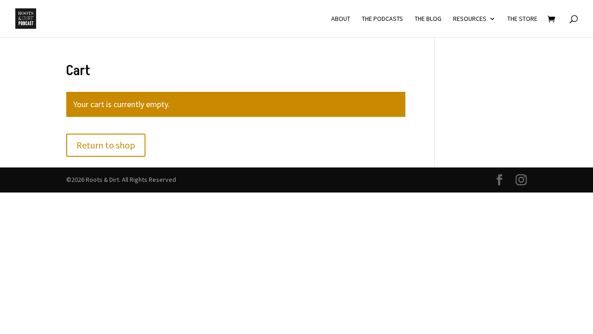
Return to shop (105, 145)
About (340, 19)
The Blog (428, 19)
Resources (469, 19)
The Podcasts (382, 19)
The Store (522, 19)
